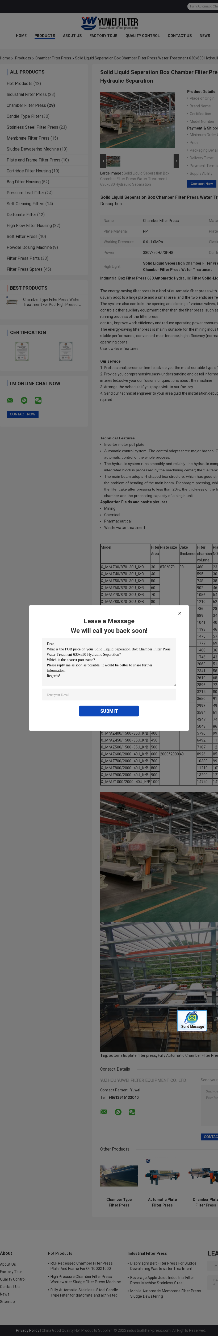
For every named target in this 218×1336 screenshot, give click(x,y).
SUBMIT (109, 711)
